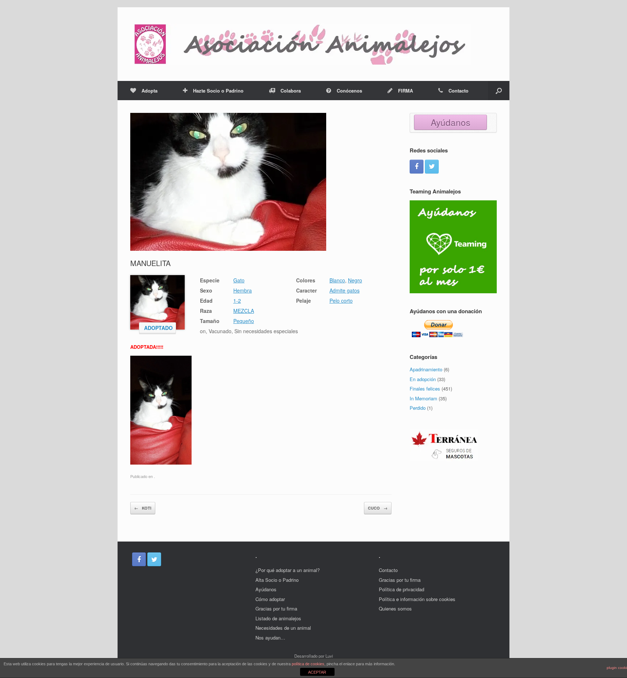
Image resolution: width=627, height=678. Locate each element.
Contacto (458, 90)
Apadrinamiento (426, 369)
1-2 (237, 300)
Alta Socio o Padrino (277, 579)
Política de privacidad (401, 589)
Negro (355, 280)
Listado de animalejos (278, 618)
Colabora (290, 90)
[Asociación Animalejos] (300, 44)
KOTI (142, 508)
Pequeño (243, 320)
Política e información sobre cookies (417, 599)
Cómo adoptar (270, 599)
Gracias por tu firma (276, 608)
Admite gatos (344, 290)
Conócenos (349, 90)
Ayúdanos (450, 122)
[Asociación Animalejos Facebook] (416, 166)
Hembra (242, 290)
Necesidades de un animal (283, 627)
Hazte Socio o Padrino (218, 90)
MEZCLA (243, 310)
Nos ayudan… (270, 637)
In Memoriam (423, 398)
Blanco (337, 280)
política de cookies (308, 664)
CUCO (378, 508)
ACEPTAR (317, 672)
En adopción (423, 379)
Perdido (418, 407)
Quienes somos (395, 608)
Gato (239, 280)
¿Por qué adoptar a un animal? (287, 570)
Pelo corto (341, 300)
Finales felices (425, 388)
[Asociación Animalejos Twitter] (432, 166)
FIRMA (405, 90)
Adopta (149, 90)
